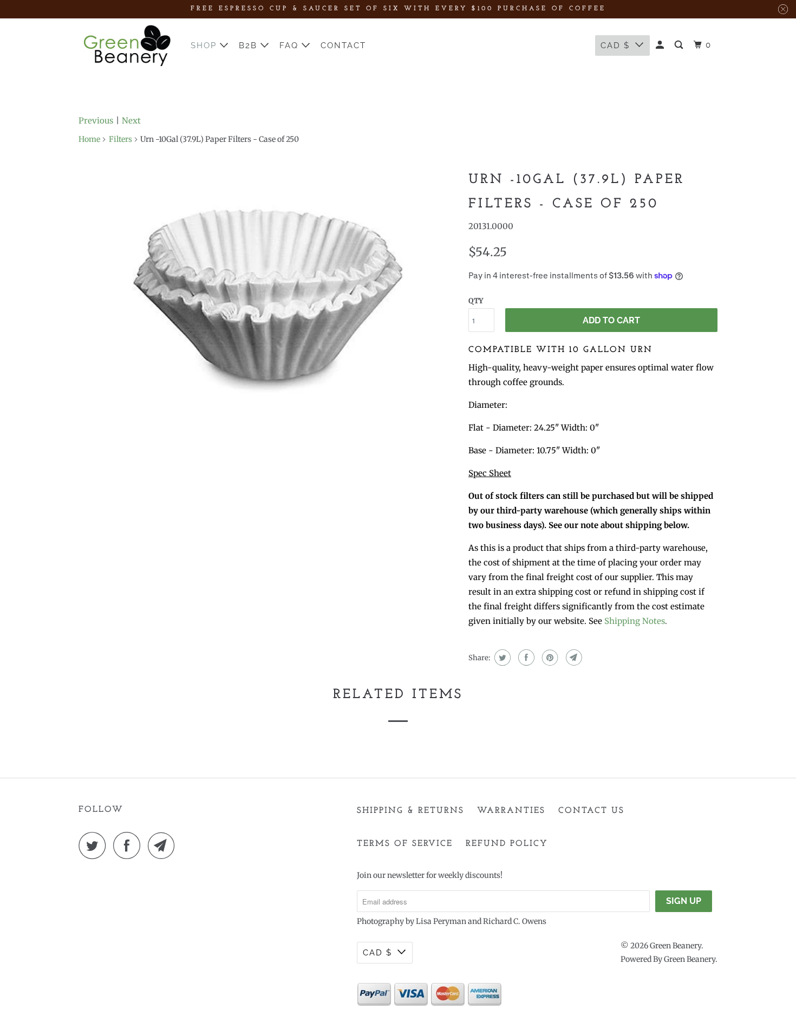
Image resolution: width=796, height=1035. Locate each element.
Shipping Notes (634, 621)
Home (89, 139)
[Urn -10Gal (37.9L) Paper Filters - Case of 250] (268, 300)
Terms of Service (405, 843)
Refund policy (507, 843)
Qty (475, 300)
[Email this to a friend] (572, 657)
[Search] (680, 45)
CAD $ (615, 45)
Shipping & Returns (410, 810)
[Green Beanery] (127, 45)
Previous (96, 120)
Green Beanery (675, 946)
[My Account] (661, 45)
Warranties (511, 810)
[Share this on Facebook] (525, 657)
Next (131, 120)
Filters (120, 139)
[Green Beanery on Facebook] (129, 845)
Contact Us (591, 810)
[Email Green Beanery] (164, 845)
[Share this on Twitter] (501, 657)
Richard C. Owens (514, 921)
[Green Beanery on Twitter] (95, 845)
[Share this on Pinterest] (548, 657)
